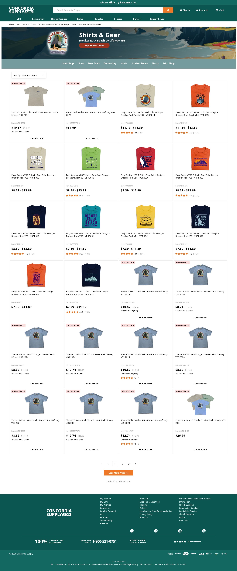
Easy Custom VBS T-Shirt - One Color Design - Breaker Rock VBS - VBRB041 (142, 234)
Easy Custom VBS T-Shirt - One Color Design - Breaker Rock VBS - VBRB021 (88, 293)
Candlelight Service (188, 511)
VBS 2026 (183, 520)
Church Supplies (59, 18)
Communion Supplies (188, 508)
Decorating (110, 63)
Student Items (139, 63)
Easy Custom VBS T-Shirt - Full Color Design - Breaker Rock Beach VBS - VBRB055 (196, 113)
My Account (105, 498)
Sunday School (157, 18)
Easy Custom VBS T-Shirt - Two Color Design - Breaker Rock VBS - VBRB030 (142, 176)
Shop (81, 63)
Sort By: (17, 75)
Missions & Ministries (150, 501)
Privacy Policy (146, 514)
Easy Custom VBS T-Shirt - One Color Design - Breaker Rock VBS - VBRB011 (33, 293)
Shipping (143, 504)
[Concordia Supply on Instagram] (156, 531)
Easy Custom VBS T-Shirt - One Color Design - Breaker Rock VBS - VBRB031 (197, 234)
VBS (19, 18)
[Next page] (129, 463)
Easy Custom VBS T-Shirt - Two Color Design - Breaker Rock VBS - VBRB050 (33, 176)
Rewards (203, 10)
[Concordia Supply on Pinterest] (180, 531)
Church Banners (186, 514)
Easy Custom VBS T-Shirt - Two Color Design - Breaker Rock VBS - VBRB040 (88, 176)
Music (124, 63)
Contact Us (105, 508)
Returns (143, 508)
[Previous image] (123, 95)
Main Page (68, 63)
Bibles (80, 18)
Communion (38, 18)
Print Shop (168, 63)
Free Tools (94, 63)
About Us (144, 498)
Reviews (104, 523)
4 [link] (135, 444)
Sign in (186, 10)
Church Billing (106, 520)
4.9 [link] (136, 132)
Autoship (104, 517)
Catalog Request (108, 511)
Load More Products (119, 473)
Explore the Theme (94, 45)
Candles (99, 18)
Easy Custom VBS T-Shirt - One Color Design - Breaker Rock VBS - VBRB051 (88, 234)
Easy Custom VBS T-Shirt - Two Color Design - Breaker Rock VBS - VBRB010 (33, 234)
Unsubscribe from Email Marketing (156, 511)
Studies (118, 18)
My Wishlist (105, 504)
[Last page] (135, 463)
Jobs (102, 514)
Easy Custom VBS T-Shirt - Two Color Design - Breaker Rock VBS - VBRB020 (197, 176)
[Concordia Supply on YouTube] (204, 531)
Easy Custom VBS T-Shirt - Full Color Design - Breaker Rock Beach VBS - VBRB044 (142, 113)
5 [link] (135, 378)
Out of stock (36, 138)
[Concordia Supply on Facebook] (132, 531)
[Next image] (168, 95)
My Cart (104, 501)
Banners (137, 18)
